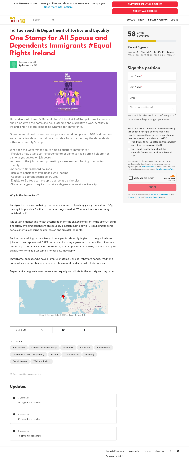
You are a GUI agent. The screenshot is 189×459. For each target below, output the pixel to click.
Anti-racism (19, 347)
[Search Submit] (53, 20)
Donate (131, 20)
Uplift (120, 456)
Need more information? (58, 6)
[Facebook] (170, 450)
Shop (141, 20)
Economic (68, 347)
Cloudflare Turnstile (159, 195)
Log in (174, 20)
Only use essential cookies (145, 4)
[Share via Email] (106, 330)
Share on (21, 330)
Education (85, 347)
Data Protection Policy (165, 169)
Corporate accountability (44, 347)
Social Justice (20, 361)
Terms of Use (148, 167)
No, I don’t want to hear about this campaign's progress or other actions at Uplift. (151, 152)
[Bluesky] (177, 450)
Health (54, 354)
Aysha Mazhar (26, 65)
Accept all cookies (145, 11)
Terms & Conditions (115, 451)
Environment (103, 347)
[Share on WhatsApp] (42, 330)
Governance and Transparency (28, 354)
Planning (89, 354)
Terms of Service (152, 197)
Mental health (72, 354)
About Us (159, 451)
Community (134, 451)
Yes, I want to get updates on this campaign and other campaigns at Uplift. (153, 144)
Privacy (147, 451)
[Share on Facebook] (84, 330)
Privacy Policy (134, 197)
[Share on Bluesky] (63, 330)
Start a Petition (158, 20)
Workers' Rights (42, 361)
